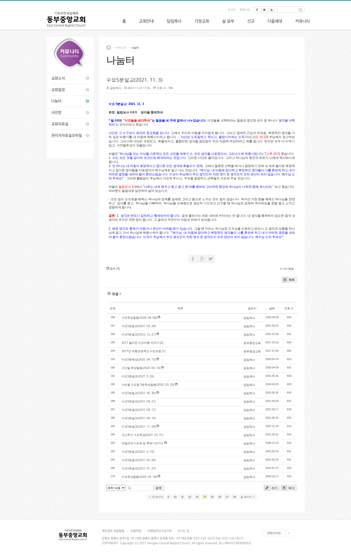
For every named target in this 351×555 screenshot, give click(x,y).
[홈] (124, 21)
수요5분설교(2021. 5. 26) (138, 376)
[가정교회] (201, 21)
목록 (291, 280)
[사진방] (70, 112)
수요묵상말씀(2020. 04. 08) (139, 318)
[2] (161, 343)
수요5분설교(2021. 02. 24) (139, 460)
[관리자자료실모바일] (70, 135)
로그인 (232, 9)
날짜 (272, 308)
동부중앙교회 (252, 343)
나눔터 (135, 47)
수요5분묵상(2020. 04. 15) (139, 359)
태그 (291, 488)
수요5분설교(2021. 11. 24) (139, 426)
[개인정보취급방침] (114, 530)
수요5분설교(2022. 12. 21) (139, 334)
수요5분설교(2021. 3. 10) (138, 452)
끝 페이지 (246, 496)
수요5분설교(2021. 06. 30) (139, 393)
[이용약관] (135, 530)
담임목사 (115, 88)
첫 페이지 (157, 496)
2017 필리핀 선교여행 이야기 (140, 343)
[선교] (251, 21)
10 (175, 496)
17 (227, 496)
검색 (158, 488)
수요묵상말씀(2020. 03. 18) (139, 477)
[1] (163, 351)
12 (189, 496)
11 (182, 496)
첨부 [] (114, 268)
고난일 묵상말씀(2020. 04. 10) (141, 368)
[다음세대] (274, 21)
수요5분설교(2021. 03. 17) (139, 410)
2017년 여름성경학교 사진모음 (141, 351)
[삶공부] (228, 21)
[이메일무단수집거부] (159, 530)
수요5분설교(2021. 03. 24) (139, 326)
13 (197, 496)
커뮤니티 (121, 47)
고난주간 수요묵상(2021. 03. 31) (142, 435)
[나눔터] (70, 101)
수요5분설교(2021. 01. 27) (139, 468)
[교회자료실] (70, 124)
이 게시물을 (287, 268)
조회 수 (289, 308)
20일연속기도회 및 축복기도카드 (143, 443)
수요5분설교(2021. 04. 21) (139, 401)
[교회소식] (70, 78)
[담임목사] (174, 21)
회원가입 (244, 9)
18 (234, 496)
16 (219, 496)
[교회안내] (146, 21)
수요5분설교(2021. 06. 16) (139, 418)
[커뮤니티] (302, 21)
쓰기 (274, 488)
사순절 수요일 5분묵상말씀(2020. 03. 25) (148, 385)
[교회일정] (70, 90)
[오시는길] (183, 530)
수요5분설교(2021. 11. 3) (134, 79)
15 (212, 496)
